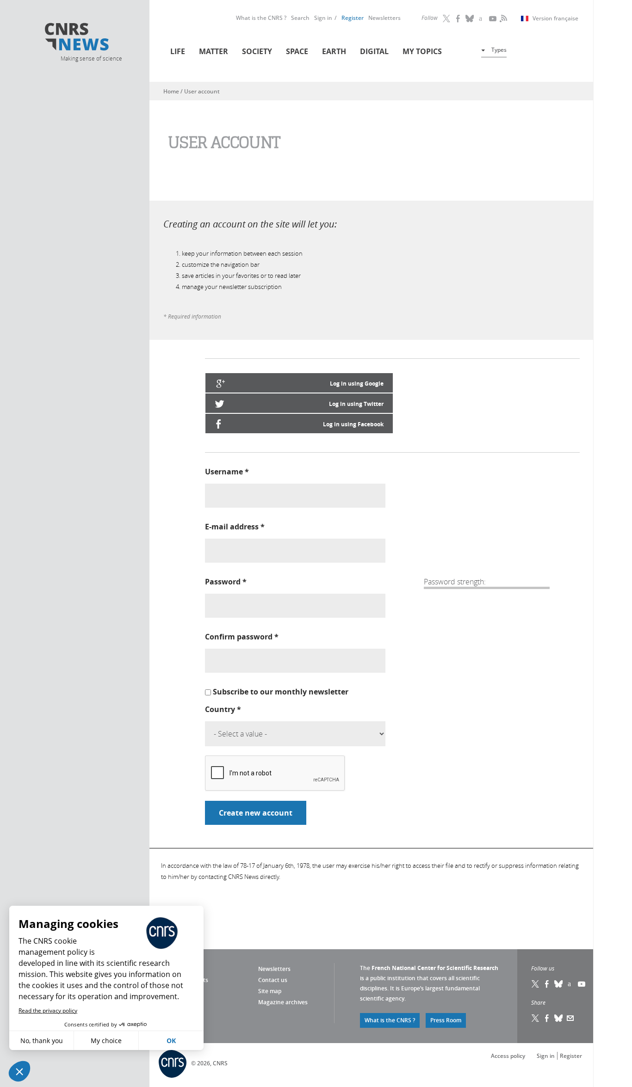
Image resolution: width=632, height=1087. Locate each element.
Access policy (508, 1056)
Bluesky (559, 984)
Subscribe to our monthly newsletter (280, 692)
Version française (555, 18)
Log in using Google (357, 383)
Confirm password (242, 637)
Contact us (272, 980)
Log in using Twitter (356, 404)
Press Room (445, 1020)
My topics (422, 51)
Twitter (447, 18)
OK (171, 1040)
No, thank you (41, 1040)
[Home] (90, 38)
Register (352, 18)
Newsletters (384, 18)
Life (177, 51)
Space (297, 51)
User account (202, 91)
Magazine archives (283, 1002)
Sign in (323, 18)
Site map (269, 991)
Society (257, 51)
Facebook (458, 18)
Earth (334, 51)
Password (226, 582)
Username (227, 472)
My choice (106, 1040)
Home (171, 91)
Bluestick (470, 18)
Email (570, 1018)
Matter (213, 51)
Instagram (481, 18)
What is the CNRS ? (261, 18)
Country (223, 709)
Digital (374, 51)
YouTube (493, 18)
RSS (502, 18)
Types (499, 50)
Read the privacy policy (48, 1010)
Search (300, 18)
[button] (19, 1071)
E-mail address (235, 527)
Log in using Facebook (353, 424)
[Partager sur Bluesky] (559, 1018)
